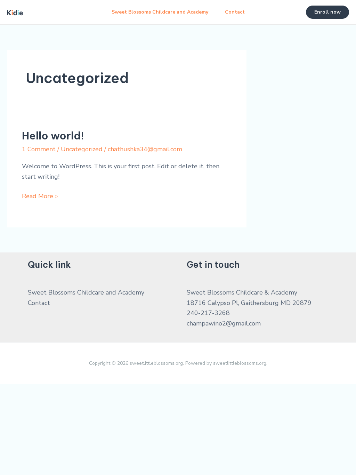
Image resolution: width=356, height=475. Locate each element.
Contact (235, 12)
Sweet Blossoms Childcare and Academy (160, 12)
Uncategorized (82, 149)
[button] (327, 12)
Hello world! (53, 135)
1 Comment (39, 149)
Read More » (40, 197)
